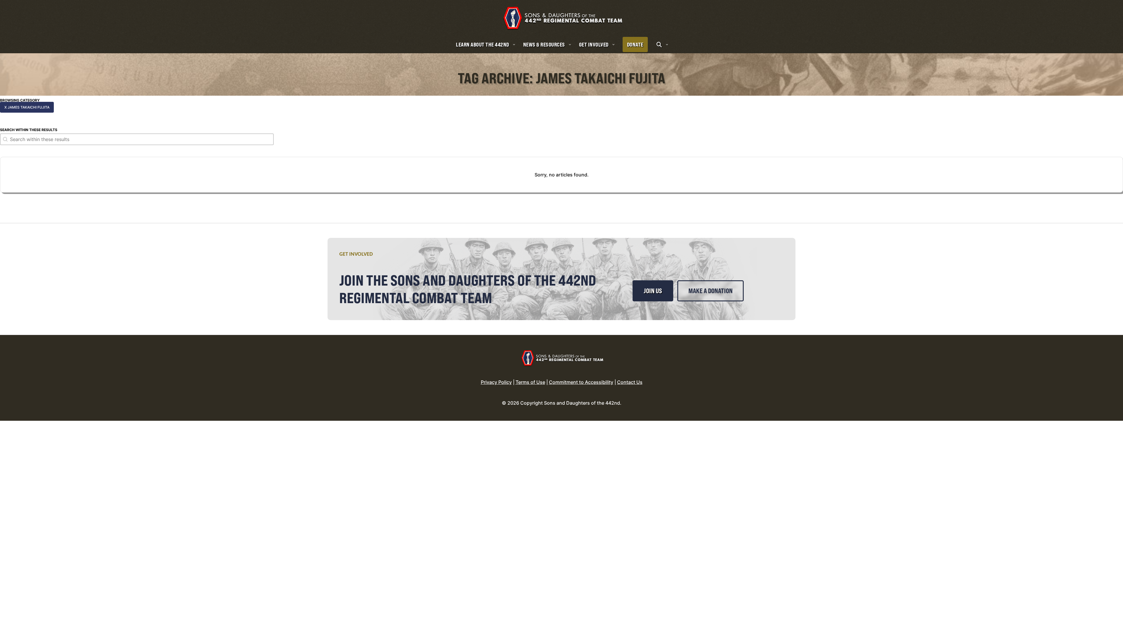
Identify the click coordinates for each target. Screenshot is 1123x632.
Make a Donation (710, 291)
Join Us (653, 291)
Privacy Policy (496, 382)
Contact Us (630, 382)
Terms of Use (530, 382)
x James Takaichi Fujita (26, 107)
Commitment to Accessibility (581, 382)
